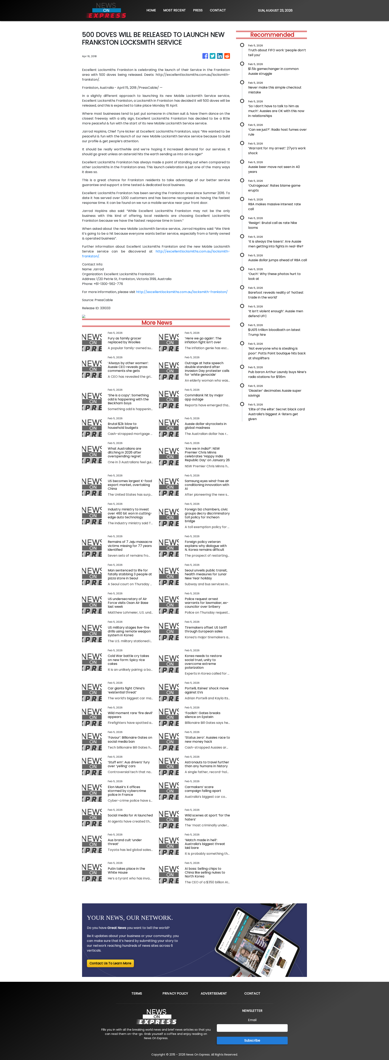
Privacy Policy (175, 993)
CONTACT (218, 10)
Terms (136, 993)
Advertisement (214, 993)
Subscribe (252, 1040)
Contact (252, 993)
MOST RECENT (174, 10)
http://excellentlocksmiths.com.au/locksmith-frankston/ (182, 292)
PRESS (198, 10)
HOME (151, 10)
